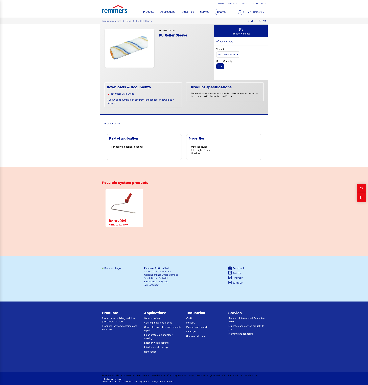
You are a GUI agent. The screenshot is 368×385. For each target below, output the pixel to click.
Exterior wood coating (156, 342)
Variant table (226, 41)
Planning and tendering (240, 333)
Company (243, 3)
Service (204, 11)
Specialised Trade (196, 336)
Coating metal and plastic (158, 322)
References (232, 3)
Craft (189, 318)
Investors (191, 331)
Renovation (150, 351)
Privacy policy (142, 381)
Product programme (111, 21)
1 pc (220, 66)
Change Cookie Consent (162, 381)
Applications (167, 11)
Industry (190, 322)
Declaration (127, 381)
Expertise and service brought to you (246, 327)
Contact (221, 3)
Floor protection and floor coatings (158, 336)
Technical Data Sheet (122, 93)
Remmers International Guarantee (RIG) (246, 320)
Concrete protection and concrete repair (162, 329)
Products (148, 11)
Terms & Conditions (111, 381)
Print (264, 21)
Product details (112, 123)
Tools (128, 21)
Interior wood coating (156, 347)
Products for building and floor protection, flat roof (119, 320)
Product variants (241, 33)
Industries (188, 11)
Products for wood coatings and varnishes (119, 327)
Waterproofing (152, 318)
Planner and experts (197, 327)
